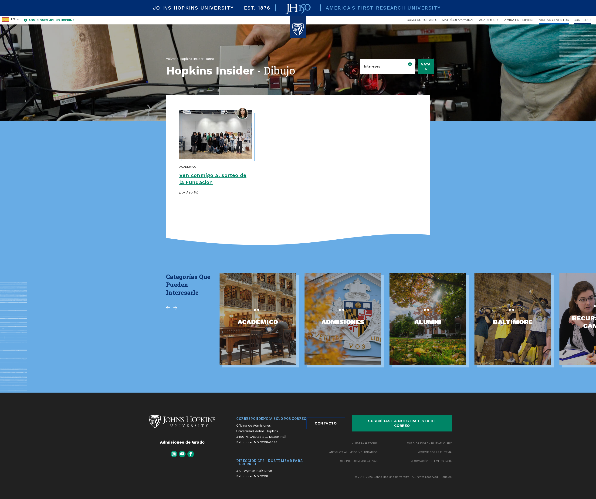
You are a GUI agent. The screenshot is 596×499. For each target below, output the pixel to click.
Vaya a (426, 66)
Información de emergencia (431, 461)
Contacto (326, 423)
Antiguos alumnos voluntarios (353, 452)
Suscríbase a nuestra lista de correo (402, 423)
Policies (446, 477)
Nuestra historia (365, 443)
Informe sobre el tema (434, 452)
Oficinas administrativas (359, 461)
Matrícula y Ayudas (458, 20)
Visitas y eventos (554, 20)
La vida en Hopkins (518, 20)
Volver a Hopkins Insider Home (190, 59)
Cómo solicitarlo (422, 20)
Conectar (582, 20)
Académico (488, 20)
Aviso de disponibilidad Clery (429, 443)
